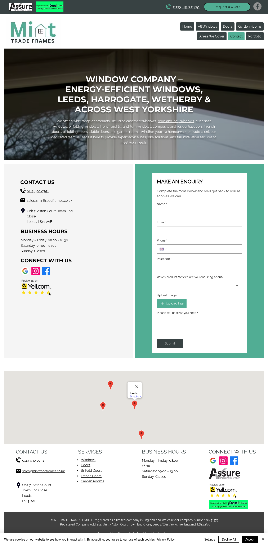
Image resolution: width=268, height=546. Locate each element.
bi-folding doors (75, 132)
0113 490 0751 (38, 191)
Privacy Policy (165, 539)
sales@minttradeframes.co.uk (49, 201)
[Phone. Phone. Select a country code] (164, 249)
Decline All (229, 539)
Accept (249, 539)
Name (162, 204)
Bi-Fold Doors (91, 471)
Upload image (167, 295)
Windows (88, 460)
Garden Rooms (92, 481)
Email (161, 222)
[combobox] (199, 285)
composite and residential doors (178, 126)
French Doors (91, 476)
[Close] (262, 539)
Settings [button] (209, 539)
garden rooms (128, 132)
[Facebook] (257, 6)
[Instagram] (35, 271)
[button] (227, 7)
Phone (162, 240)
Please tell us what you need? (177, 313)
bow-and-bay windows (176, 121)
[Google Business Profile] (25, 271)
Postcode (164, 259)
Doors (85, 465)
